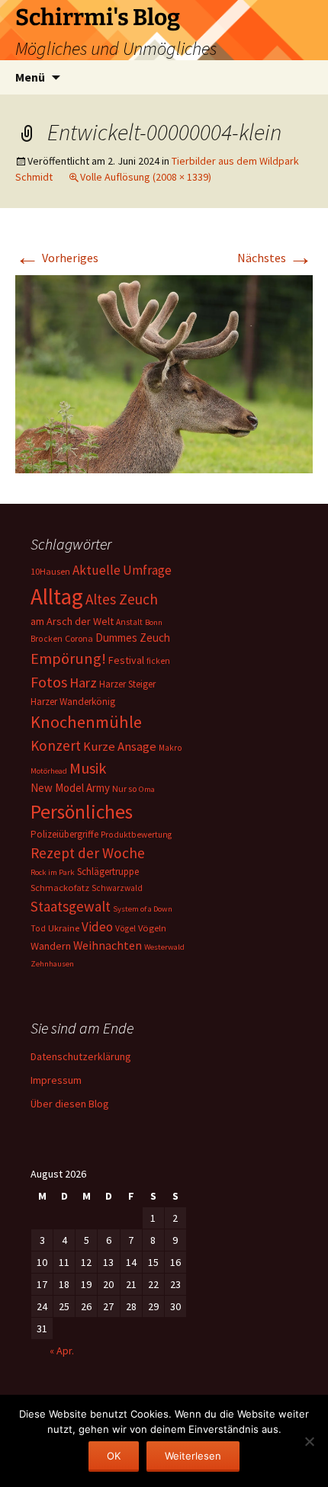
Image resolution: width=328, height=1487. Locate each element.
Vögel (125, 928)
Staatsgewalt (71, 906)
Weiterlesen (193, 1456)
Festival (126, 660)
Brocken (47, 638)
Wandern (51, 946)
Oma (147, 789)
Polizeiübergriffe (64, 834)
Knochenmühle (86, 721)
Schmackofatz (60, 887)
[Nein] (309, 1441)
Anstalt (129, 622)
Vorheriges (56, 257)
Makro (170, 747)
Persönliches (82, 812)
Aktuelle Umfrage (122, 570)
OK (114, 1456)
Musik (87, 768)
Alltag (57, 596)
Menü (30, 77)
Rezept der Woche (88, 853)
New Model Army (70, 787)
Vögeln (152, 928)
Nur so (124, 788)
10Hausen (50, 571)
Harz (83, 682)
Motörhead (49, 771)
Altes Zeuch (121, 599)
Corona (79, 638)
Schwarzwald (117, 888)
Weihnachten (107, 945)
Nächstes (275, 257)
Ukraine (63, 928)
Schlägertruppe (108, 871)
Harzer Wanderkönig (73, 701)
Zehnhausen (52, 964)
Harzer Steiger (127, 684)
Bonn (153, 622)
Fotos (49, 682)
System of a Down (142, 909)
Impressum (56, 1080)
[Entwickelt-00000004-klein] (164, 372)
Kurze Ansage (119, 746)
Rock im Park (53, 872)
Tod (38, 928)
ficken (158, 660)
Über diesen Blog (70, 1103)
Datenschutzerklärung (81, 1056)
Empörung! (68, 658)
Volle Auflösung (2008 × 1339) (145, 177)
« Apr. (62, 1350)
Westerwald (164, 947)
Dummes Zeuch (132, 637)
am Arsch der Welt (72, 621)
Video (97, 926)
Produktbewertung (136, 834)
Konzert (56, 745)
